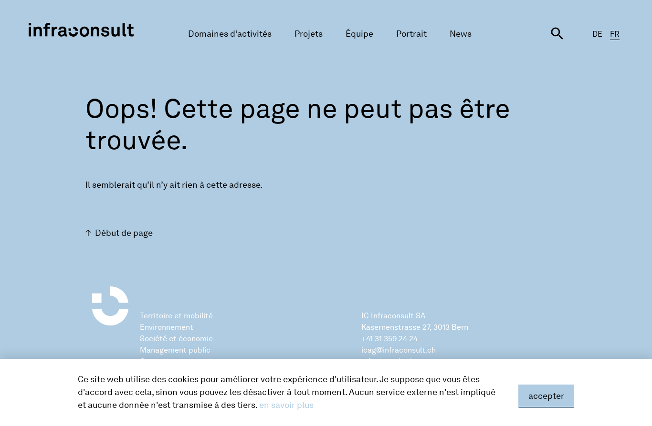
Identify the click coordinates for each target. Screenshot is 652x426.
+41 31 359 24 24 (389, 338)
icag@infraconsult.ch (398, 350)
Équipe (359, 34)
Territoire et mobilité (176, 315)
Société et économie (176, 338)
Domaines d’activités (230, 34)
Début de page (124, 233)
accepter (546, 396)
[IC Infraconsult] (81, 30)
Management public (175, 350)
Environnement (166, 327)
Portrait (411, 34)
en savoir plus (286, 405)
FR (615, 34)
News (461, 34)
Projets (308, 34)
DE (597, 34)
